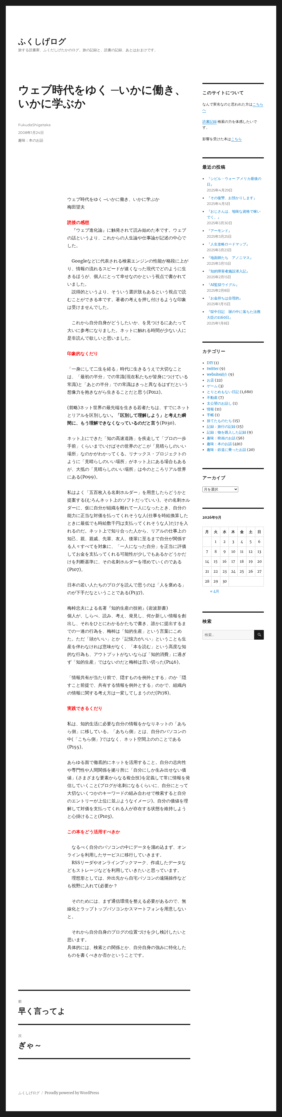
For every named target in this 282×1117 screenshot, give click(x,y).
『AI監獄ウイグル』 (223, 284)
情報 (210, 409)
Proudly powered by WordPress (72, 1093)
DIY (210, 363)
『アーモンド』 (219, 230)
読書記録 (209, 121)
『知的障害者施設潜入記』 (228, 271)
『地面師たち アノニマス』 (230, 257)
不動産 (212, 397)
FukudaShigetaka (34, 125)
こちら (236, 139)
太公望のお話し (219, 403)
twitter (213, 368)
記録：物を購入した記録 (226, 432)
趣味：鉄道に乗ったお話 (226, 449)
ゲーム (212, 386)
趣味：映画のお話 (221, 438)
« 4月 (214, 591)
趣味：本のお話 (30, 140)
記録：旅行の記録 (221, 426)
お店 (210, 380)
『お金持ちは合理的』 (225, 298)
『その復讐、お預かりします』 (232, 198)
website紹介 (217, 374)
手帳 (210, 415)
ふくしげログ (42, 41)
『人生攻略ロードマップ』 (228, 244)
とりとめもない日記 (223, 392)
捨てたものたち (219, 420)
